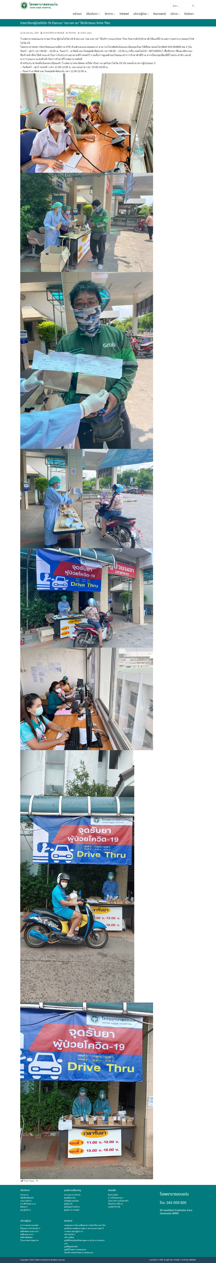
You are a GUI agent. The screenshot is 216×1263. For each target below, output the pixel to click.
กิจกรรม (72, 33)
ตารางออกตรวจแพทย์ (29, 1225)
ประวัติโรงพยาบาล (28, 1204)
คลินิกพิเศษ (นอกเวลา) (29, 1231)
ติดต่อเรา (189, 13)
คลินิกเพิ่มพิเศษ (26, 1237)
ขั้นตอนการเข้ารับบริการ (30, 1228)
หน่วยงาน (24, 1195)
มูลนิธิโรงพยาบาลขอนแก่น (75, 1249)
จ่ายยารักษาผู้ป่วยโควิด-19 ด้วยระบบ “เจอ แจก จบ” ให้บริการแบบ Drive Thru (65, 23)
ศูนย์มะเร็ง (68, 1204)
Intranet (124, 13)
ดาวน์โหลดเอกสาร (115, 1198)
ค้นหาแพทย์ (159, 13)
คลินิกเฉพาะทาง (27, 1234)
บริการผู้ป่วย (140, 13)
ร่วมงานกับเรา (26, 1201)
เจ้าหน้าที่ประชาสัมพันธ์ (53, 33)
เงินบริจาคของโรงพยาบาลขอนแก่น (78, 1252)
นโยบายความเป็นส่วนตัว (118, 1201)
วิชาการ (109, 13)
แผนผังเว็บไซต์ (114, 1207)
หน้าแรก (77, 13)
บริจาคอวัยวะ (69, 1234)
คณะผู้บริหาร (25, 1210)
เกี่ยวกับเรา (92, 13)
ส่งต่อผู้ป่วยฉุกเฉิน (71, 1201)
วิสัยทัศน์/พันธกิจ (27, 1198)
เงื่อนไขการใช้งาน (115, 1204)
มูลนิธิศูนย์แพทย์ (70, 1246)
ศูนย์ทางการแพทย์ (71, 1210)
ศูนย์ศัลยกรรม (70, 1198)
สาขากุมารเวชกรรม (72, 1195)
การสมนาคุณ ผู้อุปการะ (73, 1231)
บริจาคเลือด (69, 1237)
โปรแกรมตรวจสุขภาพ (29, 1240)
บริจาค (174, 13)
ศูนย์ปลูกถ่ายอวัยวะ (72, 1207)
